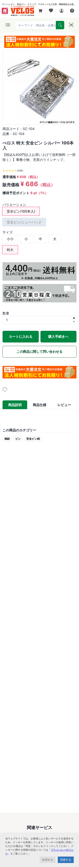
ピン (18, 438)
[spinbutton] (39, 320)
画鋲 (7, 438)
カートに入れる (20, 336)
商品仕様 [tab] (39, 405)
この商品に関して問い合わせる (39, 351)
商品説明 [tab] (15, 405)
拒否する (47, 859)
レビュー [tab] (64, 405)
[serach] (60, 25)
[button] (39, 44)
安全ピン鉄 (33, 438)
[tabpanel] (39, 415)
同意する (65, 859)
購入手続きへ (58, 336)
